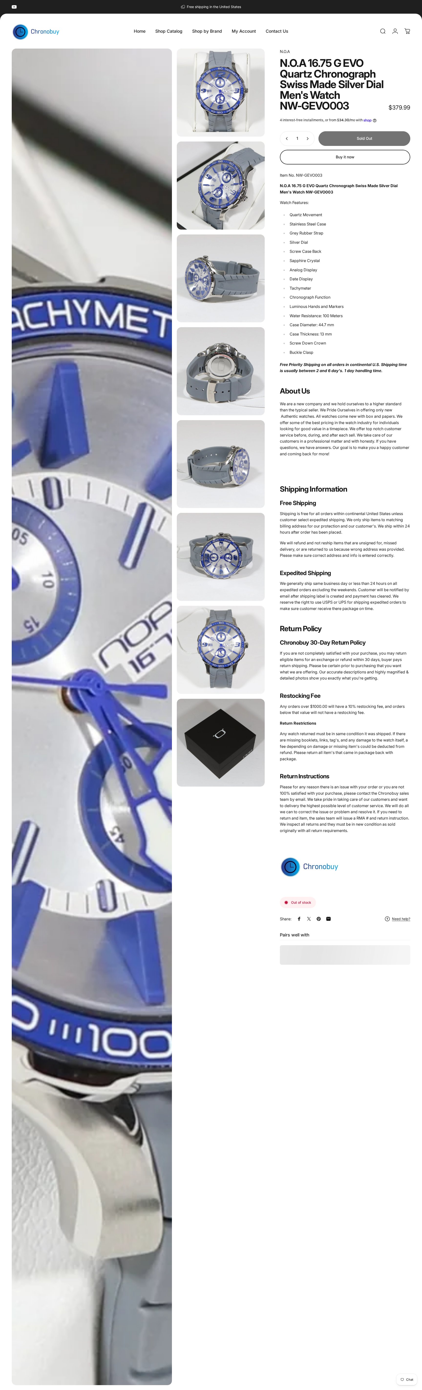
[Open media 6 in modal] (221, 464)
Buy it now (345, 157)
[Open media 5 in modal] (221, 371)
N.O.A (285, 51)
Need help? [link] (401, 919)
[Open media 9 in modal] (221, 743)
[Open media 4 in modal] (221, 278)
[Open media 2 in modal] (221, 93)
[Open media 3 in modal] (221, 186)
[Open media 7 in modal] (221, 557)
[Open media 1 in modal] (92, 717)
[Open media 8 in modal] (221, 650)
